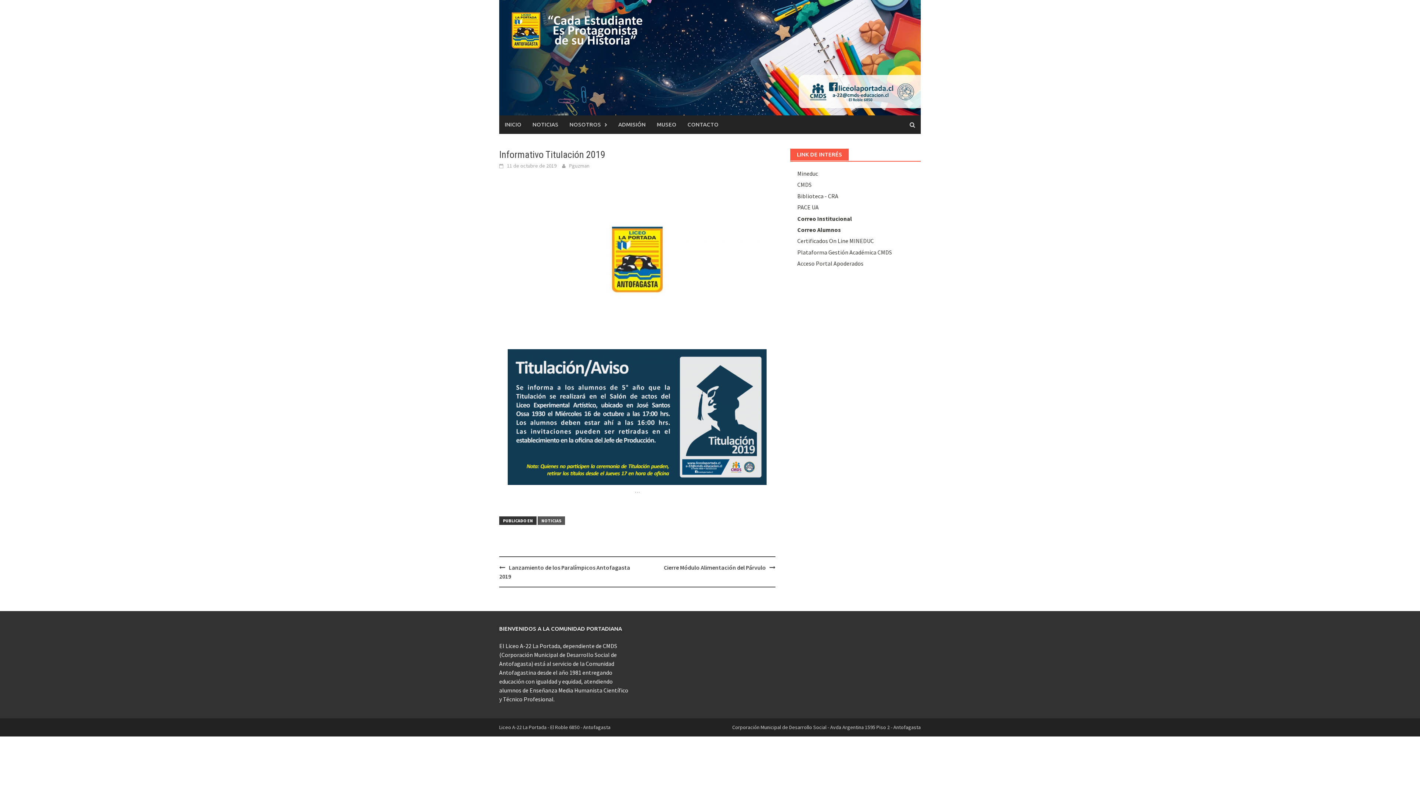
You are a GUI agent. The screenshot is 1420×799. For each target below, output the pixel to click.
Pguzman (579, 165)
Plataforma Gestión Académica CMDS (844, 252)
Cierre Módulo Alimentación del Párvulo (715, 567)
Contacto (703, 124)
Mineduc (807, 173)
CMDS (804, 184)
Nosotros (585, 124)
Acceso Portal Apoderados (830, 263)
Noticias (545, 124)
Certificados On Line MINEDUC (835, 241)
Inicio (513, 124)
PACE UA (808, 207)
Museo (666, 124)
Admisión (632, 124)
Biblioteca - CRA (817, 196)
